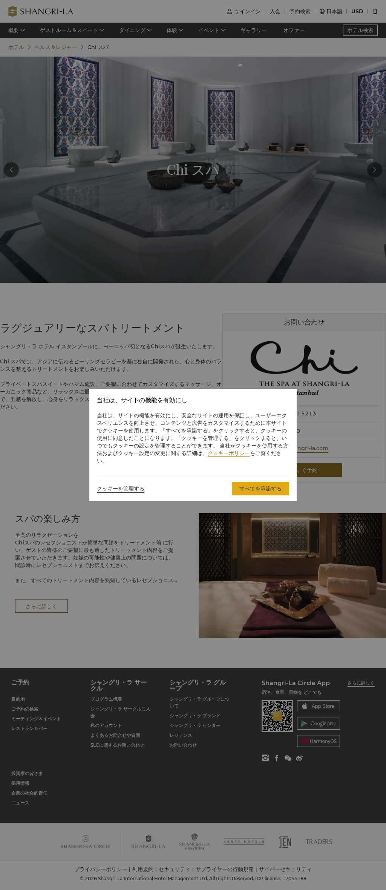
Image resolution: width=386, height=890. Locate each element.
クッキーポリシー (229, 453)
